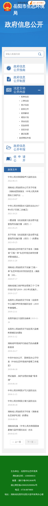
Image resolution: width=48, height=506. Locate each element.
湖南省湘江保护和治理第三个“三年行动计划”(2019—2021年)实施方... (23, 288)
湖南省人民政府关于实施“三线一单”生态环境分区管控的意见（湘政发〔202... (23, 271)
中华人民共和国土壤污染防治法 (22, 401)
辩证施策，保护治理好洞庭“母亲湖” (22, 378)
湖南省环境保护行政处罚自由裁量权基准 (23, 345)
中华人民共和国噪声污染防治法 (22, 177)
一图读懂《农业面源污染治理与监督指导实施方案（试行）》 (23, 222)
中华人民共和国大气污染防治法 (22, 390)
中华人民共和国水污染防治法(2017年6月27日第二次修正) (23, 208)
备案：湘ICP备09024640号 (24, 480)
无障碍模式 (22, 3)
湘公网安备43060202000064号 (24, 485)
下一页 (31, 442)
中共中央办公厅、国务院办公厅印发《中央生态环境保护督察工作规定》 (23, 362)
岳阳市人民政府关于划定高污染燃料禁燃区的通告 (23, 331)
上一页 (16, 442)
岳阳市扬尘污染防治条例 (19, 318)
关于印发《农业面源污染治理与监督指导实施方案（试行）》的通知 (23, 237)
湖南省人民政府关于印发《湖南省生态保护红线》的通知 (23, 413)
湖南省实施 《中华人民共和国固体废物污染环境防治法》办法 (23, 428)
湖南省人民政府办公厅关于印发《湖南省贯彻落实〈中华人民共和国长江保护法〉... (23, 191)
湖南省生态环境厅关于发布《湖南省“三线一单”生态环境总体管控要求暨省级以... (23, 253)
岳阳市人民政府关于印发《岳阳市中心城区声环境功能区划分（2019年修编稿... (23, 304)
